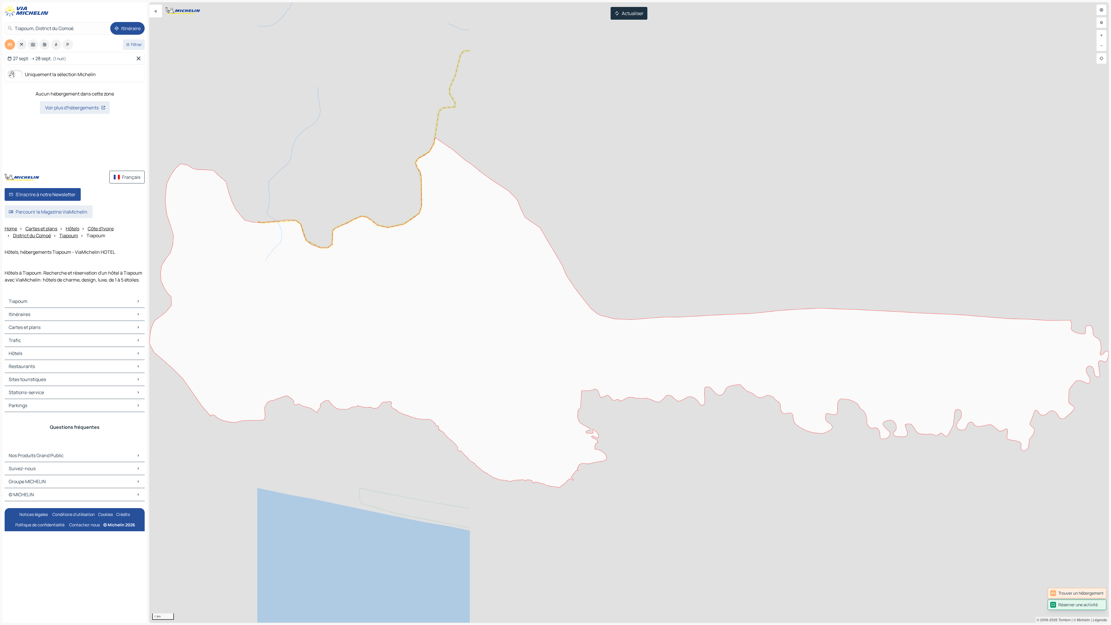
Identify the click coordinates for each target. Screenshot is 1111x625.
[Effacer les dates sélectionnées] (139, 58)
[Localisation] (1101, 58)
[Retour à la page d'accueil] (28, 11)
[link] (1077, 593)
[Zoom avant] (1101, 35)
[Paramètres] (1101, 22)
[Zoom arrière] (1101, 46)
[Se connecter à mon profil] (1101, 10)
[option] (10, 44)
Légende (1100, 619)
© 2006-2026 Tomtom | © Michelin (1063, 619)
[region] (629, 312)
